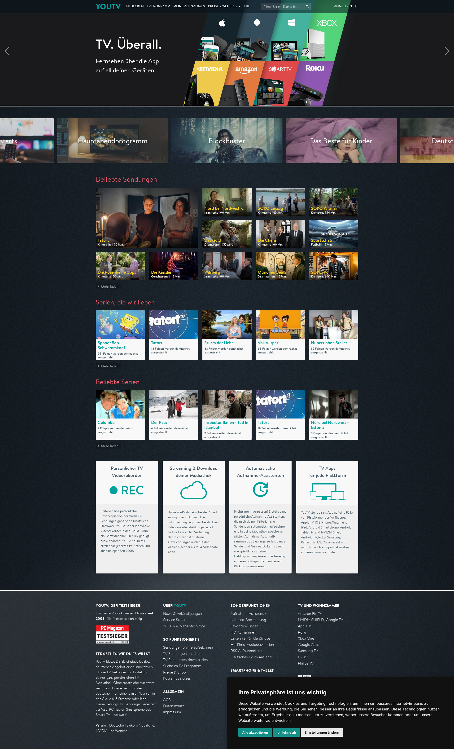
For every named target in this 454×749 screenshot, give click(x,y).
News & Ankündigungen (182, 613)
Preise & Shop (174, 672)
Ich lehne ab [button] (286, 732)
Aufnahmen (189, 6)
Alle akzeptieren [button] (255, 732)
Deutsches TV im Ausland (251, 657)
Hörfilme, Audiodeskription (252, 644)
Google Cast (308, 644)
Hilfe (248, 6)
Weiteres (222, 6)
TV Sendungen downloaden (185, 659)
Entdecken (134, 6)
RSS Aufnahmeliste (246, 650)
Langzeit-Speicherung (248, 619)
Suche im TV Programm (182, 665)
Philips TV (306, 663)
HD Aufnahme (242, 632)
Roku (302, 632)
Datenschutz (173, 705)
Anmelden (343, 6)
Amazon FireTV (310, 613)
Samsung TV (308, 650)
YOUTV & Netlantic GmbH (185, 626)
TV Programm (158, 6)
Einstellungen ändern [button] (322, 732)
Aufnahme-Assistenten (249, 613)
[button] (356, 6)
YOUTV (108, 6)
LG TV (303, 657)
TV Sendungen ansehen (182, 653)
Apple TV (305, 626)
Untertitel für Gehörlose (250, 638)
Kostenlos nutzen (177, 678)
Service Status (174, 619)
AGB (167, 699)
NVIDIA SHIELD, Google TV (320, 619)
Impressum (172, 711)
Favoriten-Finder (244, 626)
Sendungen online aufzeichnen (188, 647)
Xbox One (306, 638)
